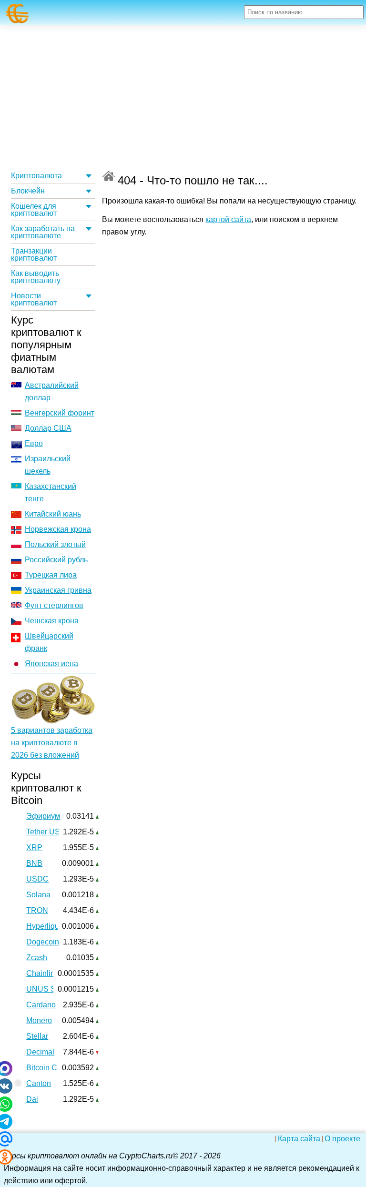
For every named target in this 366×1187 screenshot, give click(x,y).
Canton (38, 1083)
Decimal (40, 1052)
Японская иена (51, 663)
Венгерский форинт (59, 413)
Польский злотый (55, 544)
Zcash (36, 958)
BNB (34, 863)
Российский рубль (56, 560)
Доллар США (48, 428)
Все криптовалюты (108, 176)
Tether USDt (47, 832)
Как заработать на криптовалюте (43, 232)
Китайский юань (53, 514)
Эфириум (43, 816)
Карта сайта (299, 1139)
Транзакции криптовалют (34, 254)
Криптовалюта (36, 175)
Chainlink (42, 973)
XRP (34, 847)
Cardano (41, 1005)
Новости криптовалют (34, 299)
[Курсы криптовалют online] (17, 13)
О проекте (342, 1139)
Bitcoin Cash (48, 1068)
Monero (39, 1020)
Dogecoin (42, 942)
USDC (37, 879)
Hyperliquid (45, 926)
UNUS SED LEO (55, 989)
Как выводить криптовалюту (36, 277)
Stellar (37, 1036)
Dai (32, 1099)
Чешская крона (52, 621)
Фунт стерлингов (54, 605)
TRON (37, 910)
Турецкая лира (51, 575)
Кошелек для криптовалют (34, 210)
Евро (34, 443)
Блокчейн (28, 190)
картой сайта (228, 219)
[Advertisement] (183, 96)
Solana (38, 895)
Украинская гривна (58, 590)
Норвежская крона (58, 529)
